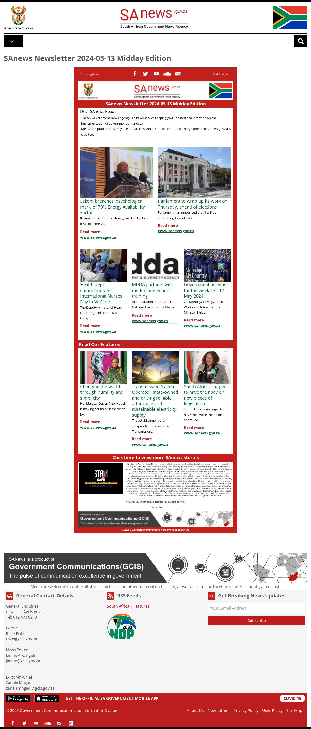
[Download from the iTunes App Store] (46, 698)
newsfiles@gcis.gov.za (26, 611)
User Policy (272, 710)
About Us (195, 710)
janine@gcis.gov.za (23, 661)
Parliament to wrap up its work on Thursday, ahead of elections (192, 204)
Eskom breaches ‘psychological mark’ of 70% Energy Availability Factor (112, 206)
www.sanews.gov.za (98, 237)
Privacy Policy (245, 710)
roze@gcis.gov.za (21, 639)
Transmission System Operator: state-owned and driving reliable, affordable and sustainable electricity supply (155, 400)
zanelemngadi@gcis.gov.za (30, 688)
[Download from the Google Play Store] (18, 698)
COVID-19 (292, 698)
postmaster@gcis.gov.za (184, 473)
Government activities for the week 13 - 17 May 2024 (206, 290)
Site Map (294, 710)
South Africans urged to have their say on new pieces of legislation (205, 394)
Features (141, 606)
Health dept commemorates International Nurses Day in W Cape (101, 293)
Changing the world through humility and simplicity (101, 392)
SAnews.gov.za (89, 74)
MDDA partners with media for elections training (152, 290)
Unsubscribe (155, 507)
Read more (90, 231)
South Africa (118, 606)
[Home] (18, 17)
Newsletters (219, 710)
